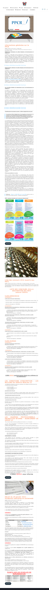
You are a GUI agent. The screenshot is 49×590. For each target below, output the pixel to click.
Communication (15, 49)
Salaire (11, 50)
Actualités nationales (9, 49)
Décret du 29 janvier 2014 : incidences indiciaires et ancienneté (19, 497)
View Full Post (8, 243)
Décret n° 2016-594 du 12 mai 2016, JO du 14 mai (16, 65)
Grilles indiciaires (15, 501)
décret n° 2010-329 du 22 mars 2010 (13, 79)
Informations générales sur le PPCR (17, 46)
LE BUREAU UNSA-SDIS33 (11, 48)
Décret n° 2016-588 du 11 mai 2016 (18, 194)
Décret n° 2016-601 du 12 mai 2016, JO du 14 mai (16, 85)
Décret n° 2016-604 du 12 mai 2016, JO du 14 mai (16, 108)
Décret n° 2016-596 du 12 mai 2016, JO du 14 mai (16, 107)
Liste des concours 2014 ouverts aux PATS (19, 280)
